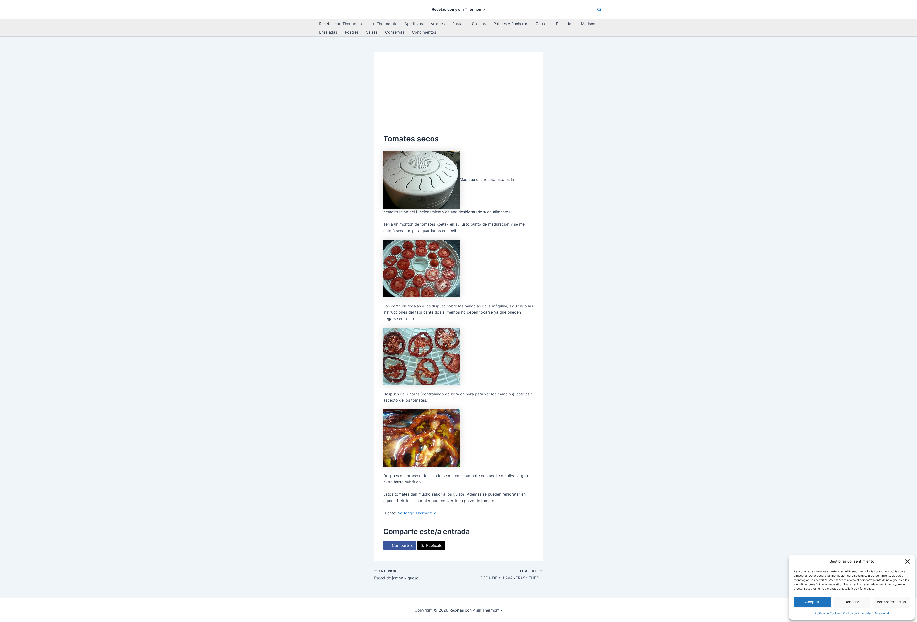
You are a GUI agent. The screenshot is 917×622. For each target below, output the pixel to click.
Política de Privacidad (857, 613)
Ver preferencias (891, 602)
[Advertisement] (458, 97)
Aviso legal (881, 613)
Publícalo (434, 545)
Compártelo (403, 545)
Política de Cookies (828, 613)
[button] (907, 561)
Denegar (851, 602)
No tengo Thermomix (416, 513)
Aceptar (812, 602)
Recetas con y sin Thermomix (458, 9)
